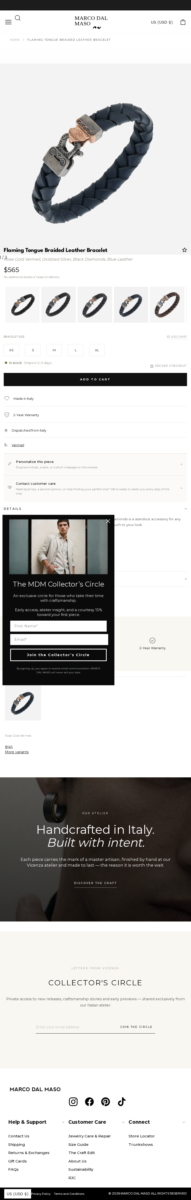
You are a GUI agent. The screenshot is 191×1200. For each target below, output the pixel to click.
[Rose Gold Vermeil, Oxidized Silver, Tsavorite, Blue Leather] (131, 305)
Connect (139, 1122)
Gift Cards (17, 1161)
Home (15, 39)
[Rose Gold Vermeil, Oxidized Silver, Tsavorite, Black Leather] (95, 305)
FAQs (13, 1169)
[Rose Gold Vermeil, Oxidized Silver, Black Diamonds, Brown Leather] (167, 305)
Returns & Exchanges (28, 1152)
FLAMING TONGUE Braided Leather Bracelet (69, 39)
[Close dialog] (108, 521)
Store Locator (142, 1136)
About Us (77, 1161)
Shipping (16, 1144)
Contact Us (18, 1136)
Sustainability (80, 1169)
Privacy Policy (40, 1194)
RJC (72, 1177)
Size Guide (78, 1144)
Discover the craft (95, 883)
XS (11, 350)
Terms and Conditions (69, 1194)
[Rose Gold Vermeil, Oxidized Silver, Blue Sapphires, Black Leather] (58, 305)
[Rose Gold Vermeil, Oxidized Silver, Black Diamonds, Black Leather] (22, 305)
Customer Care (87, 1122)
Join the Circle (136, 1027)
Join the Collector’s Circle (58, 655)
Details (12, 509)
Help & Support (27, 1122)
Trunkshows (141, 1144)
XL (97, 350)
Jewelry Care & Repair (89, 1136)
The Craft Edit (81, 1152)
